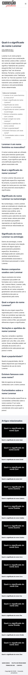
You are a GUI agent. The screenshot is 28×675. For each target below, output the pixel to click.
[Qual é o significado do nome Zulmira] (14, 489)
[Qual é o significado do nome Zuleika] (14, 508)
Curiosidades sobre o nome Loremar (14, 136)
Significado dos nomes (8, 51)
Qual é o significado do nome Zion (12, 654)
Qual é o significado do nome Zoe (12, 596)
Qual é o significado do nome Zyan (12, 440)
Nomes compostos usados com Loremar (13, 115)
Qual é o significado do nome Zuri (12, 479)
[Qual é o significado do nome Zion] (14, 645)
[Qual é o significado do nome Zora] (14, 567)
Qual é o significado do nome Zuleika (13, 518)
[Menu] (25, 3)
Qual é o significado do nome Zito (12, 615)
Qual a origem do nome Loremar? (12, 120)
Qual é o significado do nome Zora (12, 576)
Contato (19, 665)
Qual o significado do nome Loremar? (13, 101)
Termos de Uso (10, 665)
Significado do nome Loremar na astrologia (14, 111)
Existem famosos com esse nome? (13, 132)
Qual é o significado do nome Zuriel (12, 459)
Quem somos (6, 663)
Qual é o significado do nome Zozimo (13, 537)
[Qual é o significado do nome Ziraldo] (14, 625)
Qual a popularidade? (11, 128)
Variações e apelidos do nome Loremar (12, 125)
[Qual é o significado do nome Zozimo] (14, 528)
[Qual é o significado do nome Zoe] (14, 587)
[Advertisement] (14, 22)
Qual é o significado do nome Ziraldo (13, 635)
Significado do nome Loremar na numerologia (12, 106)
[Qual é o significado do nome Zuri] (14, 470)
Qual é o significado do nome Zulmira (13, 498)
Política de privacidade (19, 663)
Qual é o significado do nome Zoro (12, 557)
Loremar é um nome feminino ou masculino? (14, 96)
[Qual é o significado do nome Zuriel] (14, 450)
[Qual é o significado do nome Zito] (14, 606)
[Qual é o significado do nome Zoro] (14, 547)
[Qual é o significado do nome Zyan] (14, 430)
